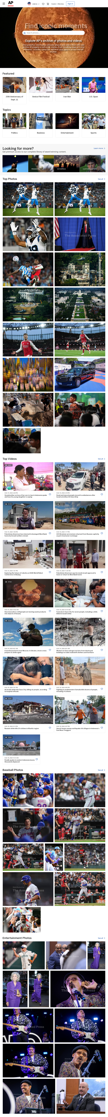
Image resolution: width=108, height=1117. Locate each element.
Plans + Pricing (57, 4)
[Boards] (43, 4)
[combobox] (34, 3)
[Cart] (47, 4)
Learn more (98, 148)
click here (63, 49)
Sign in (70, 4)
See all (100, 179)
